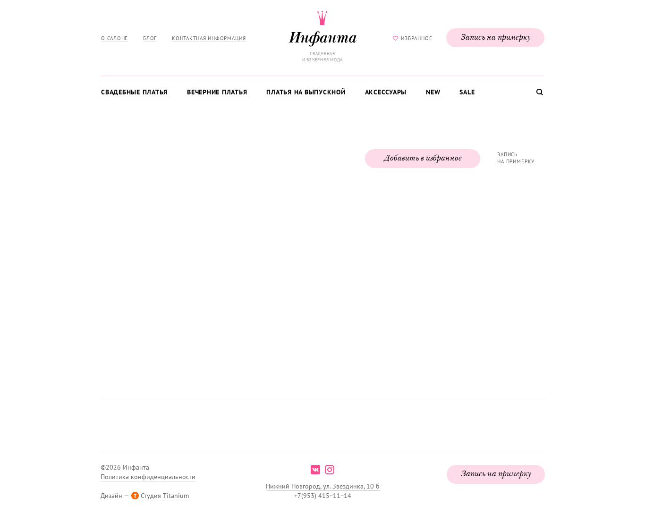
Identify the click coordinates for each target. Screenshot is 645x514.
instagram (329, 469)
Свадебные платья (134, 92)
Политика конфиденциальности (148, 476)
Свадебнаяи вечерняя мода (322, 56)
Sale (467, 92)
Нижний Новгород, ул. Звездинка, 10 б (323, 486)
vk (315, 469)
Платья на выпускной (305, 92)
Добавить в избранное (422, 158)
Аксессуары (386, 92)
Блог (150, 38)
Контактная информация (209, 38)
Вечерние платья (217, 92)
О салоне (114, 38)
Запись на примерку (495, 38)
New (433, 92)
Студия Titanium (165, 495)
